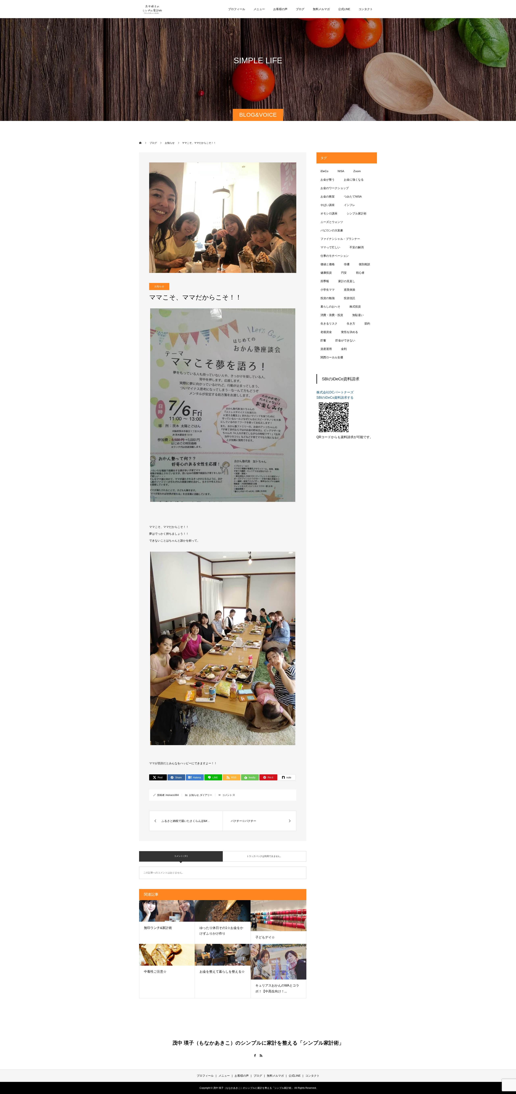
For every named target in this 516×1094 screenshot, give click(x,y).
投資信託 (349, 298)
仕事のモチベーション (334, 255)
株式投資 (355, 306)
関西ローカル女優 (331, 357)
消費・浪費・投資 (331, 315)
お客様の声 (280, 9)
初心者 (360, 272)
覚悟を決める (349, 332)
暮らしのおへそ (330, 306)
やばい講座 (327, 205)
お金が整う (327, 179)
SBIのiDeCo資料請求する (335, 397)
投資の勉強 (327, 298)
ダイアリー (206, 795)
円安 (344, 272)
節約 (367, 323)
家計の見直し (346, 281)
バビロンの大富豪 (331, 230)
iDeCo (324, 171)
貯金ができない (345, 340)
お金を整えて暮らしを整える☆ (222, 971)
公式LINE (344, 9)
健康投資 (326, 272)
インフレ (349, 205)
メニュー (259, 9)
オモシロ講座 (328, 213)
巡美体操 (349, 289)
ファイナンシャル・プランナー (340, 238)
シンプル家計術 (356, 213)
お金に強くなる (354, 179)
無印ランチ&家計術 (158, 928)
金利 (344, 348)
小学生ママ (327, 289)
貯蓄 (323, 340)
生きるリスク (328, 323)
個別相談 (364, 264)
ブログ (300, 9)
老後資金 (326, 332)
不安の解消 (357, 247)
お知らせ (159, 286)
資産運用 (326, 348)
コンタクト (366, 9)
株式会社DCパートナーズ (335, 392)
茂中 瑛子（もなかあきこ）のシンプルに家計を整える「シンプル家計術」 (258, 1043)
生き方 (351, 323)
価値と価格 (327, 264)
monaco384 (172, 795)
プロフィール (236, 9)
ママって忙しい (330, 247)
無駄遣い (358, 315)
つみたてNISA (353, 196)
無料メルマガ (321, 9)
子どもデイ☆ (265, 937)
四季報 (324, 281)
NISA (341, 171)
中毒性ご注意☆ (155, 971)
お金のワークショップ (334, 188)
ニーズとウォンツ (331, 222)
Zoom (357, 171)
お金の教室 (327, 196)
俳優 (347, 264)
